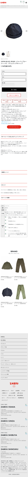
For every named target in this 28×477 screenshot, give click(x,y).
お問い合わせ (20, 393)
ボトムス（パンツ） (5, 367)
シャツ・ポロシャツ (5, 360)
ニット (2, 357)
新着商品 (3, 336)
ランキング (3, 343)
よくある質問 (12, 393)
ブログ (12, 390)
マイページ (4, 395)
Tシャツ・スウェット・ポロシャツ (8, 364)
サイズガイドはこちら (14, 126)
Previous (1, 31)
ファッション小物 (4, 374)
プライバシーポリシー (11, 397)
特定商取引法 (21, 397)
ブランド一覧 (4, 347)
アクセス (23, 390)
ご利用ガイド (4, 393)
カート (3, 397)
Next (26, 31)
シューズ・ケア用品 (5, 370)
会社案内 (17, 390)
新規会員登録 (20, 395)
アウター (3, 350)
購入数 (3, 82)
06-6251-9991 (4, 123)
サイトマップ (4, 400)
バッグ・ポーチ (4, 377)
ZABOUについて (5, 390)
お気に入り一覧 (11, 395)
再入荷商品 (3, 340)
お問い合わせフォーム (6, 121)
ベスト (2, 353)
